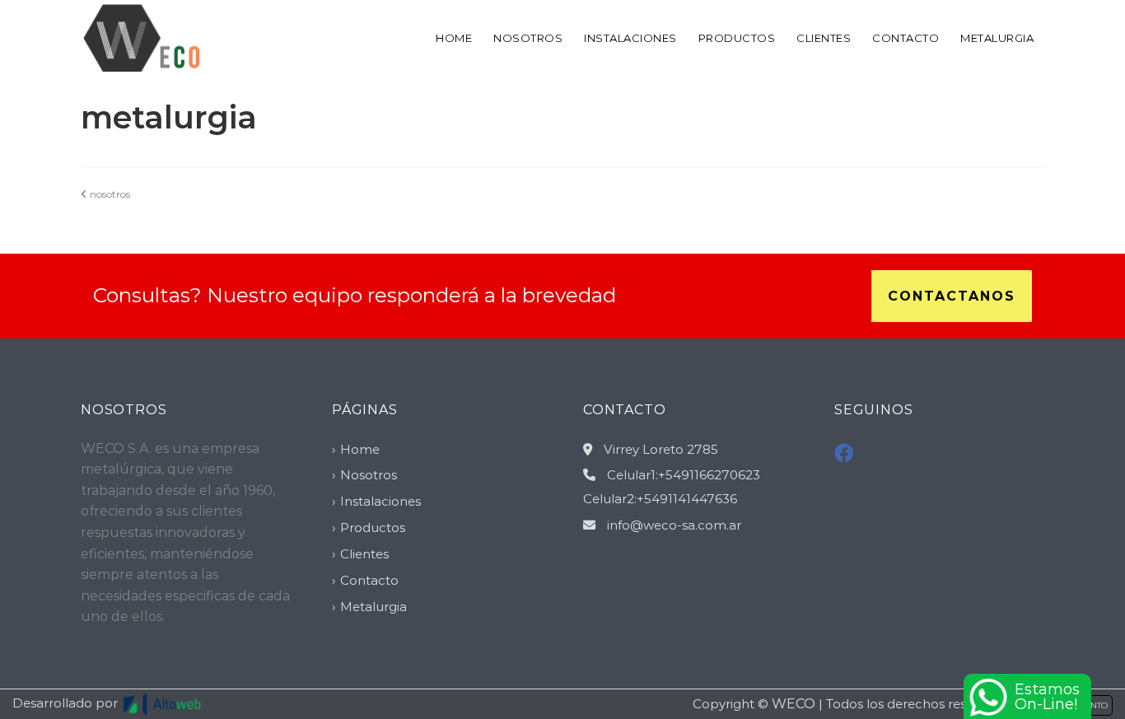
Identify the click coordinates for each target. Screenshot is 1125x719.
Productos (737, 37)
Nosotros (527, 37)
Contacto (905, 37)
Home (454, 37)
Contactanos (951, 296)
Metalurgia (997, 37)
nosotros (108, 194)
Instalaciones (630, 37)
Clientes (823, 37)
